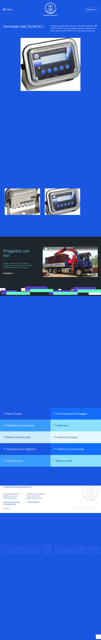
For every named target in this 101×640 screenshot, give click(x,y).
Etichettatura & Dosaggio (70, 413)
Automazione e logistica (19, 449)
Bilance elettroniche (17, 437)
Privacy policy (86, 508)
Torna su (7, 508)
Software (61, 425)
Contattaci (8, 273)
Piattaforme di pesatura (19, 425)
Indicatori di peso (65, 437)
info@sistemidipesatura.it (12, 502)
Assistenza (91, 9)
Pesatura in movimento (69, 449)
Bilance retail (63, 460)
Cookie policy (75, 508)
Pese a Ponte (12, 413)
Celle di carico (13, 460)
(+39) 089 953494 (9, 504)
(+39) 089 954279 (33, 502)
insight (94, 508)
